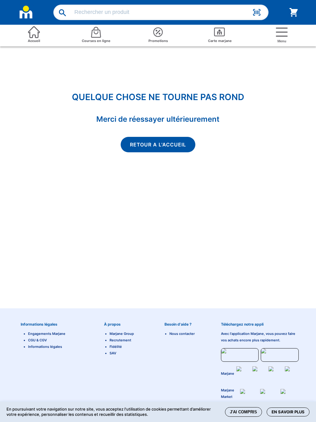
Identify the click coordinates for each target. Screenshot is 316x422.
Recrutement (120, 340)
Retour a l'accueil (158, 144)
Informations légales (45, 346)
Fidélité (116, 346)
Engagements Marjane (46, 333)
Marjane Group (122, 333)
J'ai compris (243, 412)
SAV (113, 353)
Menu (281, 41)
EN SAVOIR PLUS (288, 411)
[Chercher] (59, 12)
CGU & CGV (37, 340)
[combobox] (162, 12)
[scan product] (256, 13)
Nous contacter (182, 333)
